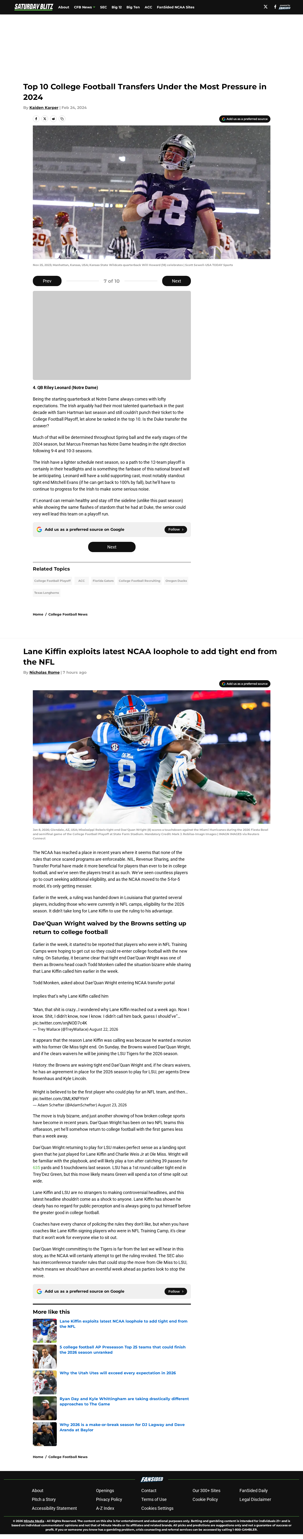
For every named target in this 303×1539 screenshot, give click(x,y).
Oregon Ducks (176, 581)
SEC (103, 7)
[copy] (62, 118)
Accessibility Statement (54, 1508)
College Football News (67, 614)
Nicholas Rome (44, 672)
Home (38, 614)
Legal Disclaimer (255, 1499)
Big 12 (117, 7)
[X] (266, 7)
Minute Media (34, 1521)
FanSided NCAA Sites (175, 7)
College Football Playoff (52, 581)
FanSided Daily (254, 1490)
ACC (148, 7)
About (63, 7)
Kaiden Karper (43, 107)
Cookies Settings (157, 1508)
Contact (148, 1490)
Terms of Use (154, 1499)
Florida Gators (103, 581)
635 (37, 1167)
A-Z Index (105, 1508)
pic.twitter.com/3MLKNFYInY (61, 1098)
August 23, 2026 (112, 1105)
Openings (105, 1490)
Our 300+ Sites (206, 1490)
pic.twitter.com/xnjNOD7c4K (60, 1022)
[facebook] (275, 7)
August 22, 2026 (103, 1029)
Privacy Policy (109, 1499)
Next (176, 280)
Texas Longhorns (46, 592)
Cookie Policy (205, 1499)
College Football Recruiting (139, 581)
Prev (47, 280)
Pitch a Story (44, 1499)
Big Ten (133, 7)
